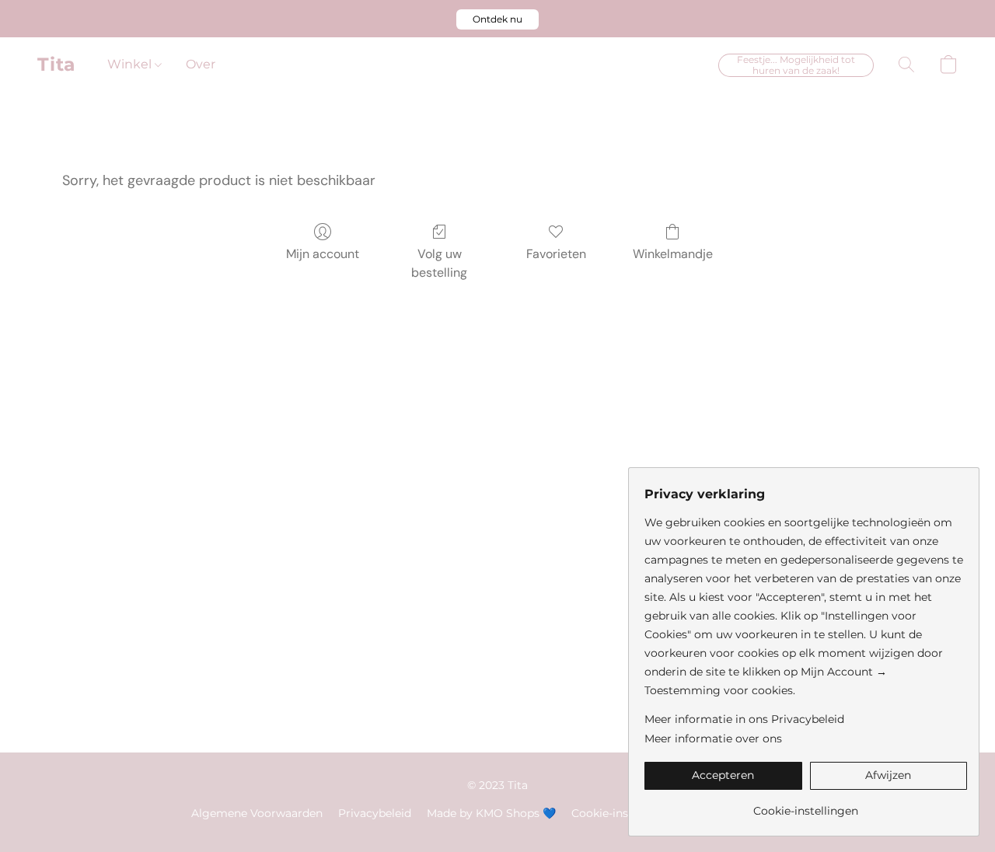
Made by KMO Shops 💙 (491, 813)
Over (200, 64)
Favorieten (556, 254)
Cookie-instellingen (623, 813)
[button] (497, 19)
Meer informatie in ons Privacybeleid (744, 719)
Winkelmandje (673, 254)
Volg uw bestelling (439, 263)
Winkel (131, 64)
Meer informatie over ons (713, 739)
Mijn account (322, 254)
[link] (805, 805)
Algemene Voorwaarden (257, 813)
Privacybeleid (374, 813)
